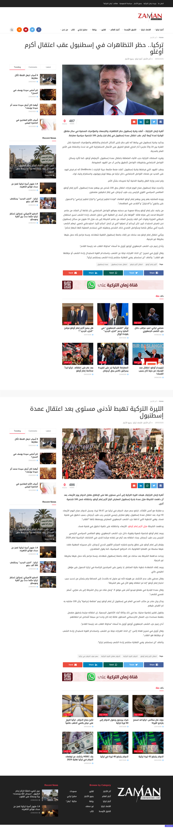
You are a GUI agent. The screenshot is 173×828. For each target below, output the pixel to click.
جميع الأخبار (138, 3)
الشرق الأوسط (130, 30)
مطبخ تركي (82, 30)
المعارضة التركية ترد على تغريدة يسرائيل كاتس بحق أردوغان (113, 369)
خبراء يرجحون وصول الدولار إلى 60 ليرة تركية (114, 721)
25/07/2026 (88, 334)
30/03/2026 (88, 726)
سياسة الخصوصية (125, 3)
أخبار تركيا (160, 30)
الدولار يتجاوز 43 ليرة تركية (151, 756)
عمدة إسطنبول (102, 264)
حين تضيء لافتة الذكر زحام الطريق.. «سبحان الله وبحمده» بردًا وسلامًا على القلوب (35, 168)
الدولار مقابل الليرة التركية (110, 656)
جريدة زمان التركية (150, 3)
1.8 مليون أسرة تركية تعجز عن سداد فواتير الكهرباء (24, 185)
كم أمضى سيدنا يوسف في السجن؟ (25, 91)
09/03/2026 (88, 374)
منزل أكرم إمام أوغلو (137, 526)
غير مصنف (67, 362)
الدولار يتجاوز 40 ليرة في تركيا (114, 756)
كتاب (73, 30)
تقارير (104, 30)
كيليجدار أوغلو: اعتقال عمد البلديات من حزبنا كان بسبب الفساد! (151, 371)
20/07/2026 (123, 726)
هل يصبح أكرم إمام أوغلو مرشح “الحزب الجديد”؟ (78, 329)
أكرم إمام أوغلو (151, 264)
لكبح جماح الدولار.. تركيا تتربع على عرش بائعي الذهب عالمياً (79, 721)
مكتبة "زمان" (71, 801)
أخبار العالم (115, 30)
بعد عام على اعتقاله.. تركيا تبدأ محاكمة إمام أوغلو (79, 369)
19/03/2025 (159, 59)
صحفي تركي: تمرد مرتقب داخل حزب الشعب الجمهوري (149, 329)
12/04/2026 (123, 374)
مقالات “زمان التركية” (110, 3)
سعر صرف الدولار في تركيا (88, 656)
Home (161, 37)
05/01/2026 (158, 760)
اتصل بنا (161, 3)
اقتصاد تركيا (146, 30)
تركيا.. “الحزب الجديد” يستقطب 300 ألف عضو (24, 200)
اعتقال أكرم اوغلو (136, 264)
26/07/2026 (123, 337)
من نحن (65, 30)
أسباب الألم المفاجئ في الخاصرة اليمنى (27, 121)
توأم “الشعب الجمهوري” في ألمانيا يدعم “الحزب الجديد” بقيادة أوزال (114, 331)
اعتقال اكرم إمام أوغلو (149, 656)
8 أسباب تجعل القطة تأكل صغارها (26, 76)
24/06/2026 (158, 377)
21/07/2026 (158, 726)
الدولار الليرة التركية (130, 656)
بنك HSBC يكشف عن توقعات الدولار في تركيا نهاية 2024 (79, 758)
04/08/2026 (158, 334)
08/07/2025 (123, 760)
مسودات (73, 791)
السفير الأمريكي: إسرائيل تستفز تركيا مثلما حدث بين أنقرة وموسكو (24, 216)
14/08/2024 (88, 763)
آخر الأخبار (153, 37)
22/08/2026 (49, 175)
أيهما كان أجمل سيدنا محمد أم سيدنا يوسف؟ (24, 106)
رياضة (94, 30)
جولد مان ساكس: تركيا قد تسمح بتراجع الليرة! (148, 721)
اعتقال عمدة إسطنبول (119, 264)
